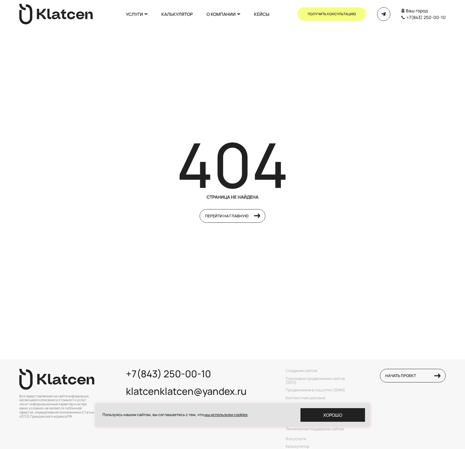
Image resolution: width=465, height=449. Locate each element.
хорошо (332, 415)
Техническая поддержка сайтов (315, 429)
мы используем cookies (226, 414)
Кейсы (262, 14)
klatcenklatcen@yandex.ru (186, 391)
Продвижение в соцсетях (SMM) (315, 390)
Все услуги (296, 439)
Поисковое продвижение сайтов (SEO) (315, 381)
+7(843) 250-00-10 (426, 17)
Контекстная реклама (306, 398)
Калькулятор (177, 14)
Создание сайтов (301, 371)
